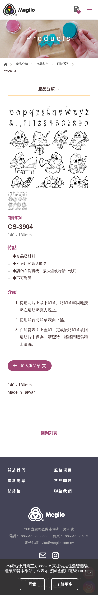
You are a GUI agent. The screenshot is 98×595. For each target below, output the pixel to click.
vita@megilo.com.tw (58, 543)
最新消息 (17, 480)
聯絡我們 (63, 491)
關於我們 (17, 470)
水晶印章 (42, 64)
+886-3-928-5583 (33, 536)
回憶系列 (63, 64)
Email (42, 555)
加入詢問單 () (33, 366)
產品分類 (46, 89)
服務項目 (63, 470)
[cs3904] (49, 147)
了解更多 (65, 584)
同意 (32, 584)
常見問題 (63, 480)
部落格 (14, 491)
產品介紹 (22, 64)
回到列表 (49, 433)
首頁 (5, 64)
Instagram (55, 555)
